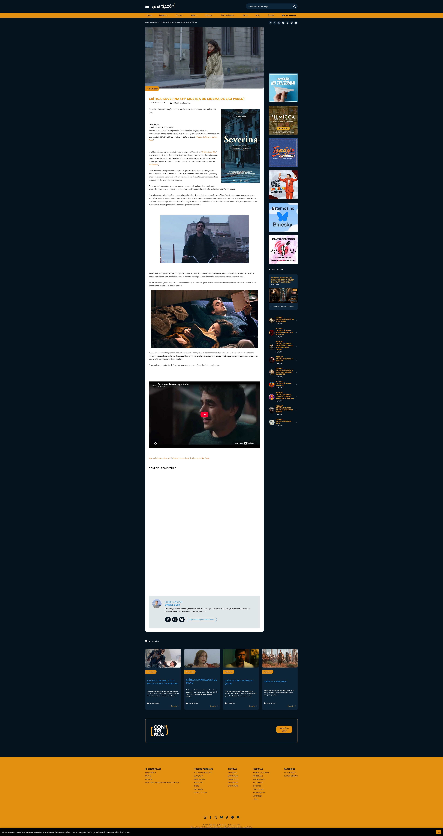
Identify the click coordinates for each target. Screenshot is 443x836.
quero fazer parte (284, 729)
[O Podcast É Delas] (283, 249)
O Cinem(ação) (153, 768)
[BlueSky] (283, 23)
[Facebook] (275, 23)
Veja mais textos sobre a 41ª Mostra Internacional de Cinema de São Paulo (179, 458)
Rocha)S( (257, 786)
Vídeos (193, 15)
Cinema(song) (258, 779)
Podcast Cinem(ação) (202, 772)
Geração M (198, 776)
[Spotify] (291, 23)
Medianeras (153, 164)
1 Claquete (232, 772)
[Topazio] (283, 152)
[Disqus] (204, 499)
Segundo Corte (200, 792)
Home (149, 15)
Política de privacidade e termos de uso (162, 782)
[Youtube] (296, 23)
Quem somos (150, 772)
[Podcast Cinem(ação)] (283, 184)
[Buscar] (294, 6)
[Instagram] (270, 23)
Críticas (179, 15)
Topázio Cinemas (291, 776)
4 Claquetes (155, 22)
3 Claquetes (233, 779)
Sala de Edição (290, 772)
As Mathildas (199, 779)
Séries (258, 15)
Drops (196, 786)
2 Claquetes (233, 776)
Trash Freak (258, 789)
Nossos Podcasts (203, 768)
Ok (439, 832)
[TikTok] (287, 23)
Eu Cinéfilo (257, 782)
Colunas (208, 15)
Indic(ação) (198, 789)
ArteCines (257, 796)
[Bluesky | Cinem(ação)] (283, 217)
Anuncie (271, 15)
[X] (279, 23)
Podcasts (162, 15)
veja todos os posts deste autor (202, 619)
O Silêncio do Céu (209, 152)
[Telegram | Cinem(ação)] (283, 88)
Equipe (148, 776)
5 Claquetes (233, 786)
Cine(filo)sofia (259, 792)
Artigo (245, 15)
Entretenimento (227, 15)
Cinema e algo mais (261, 772)
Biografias (198, 782)
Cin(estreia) (258, 776)
